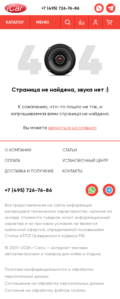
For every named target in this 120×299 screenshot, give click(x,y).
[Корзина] (110, 22)
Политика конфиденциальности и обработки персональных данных (49, 273)
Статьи (69, 150)
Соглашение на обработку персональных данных (54, 283)
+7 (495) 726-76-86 (60, 8)
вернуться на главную (72, 127)
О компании (18, 150)
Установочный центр (85, 160)
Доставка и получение (29, 171)
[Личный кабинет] (96, 22)
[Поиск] (67, 22)
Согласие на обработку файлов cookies (45, 290)
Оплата (12, 160)
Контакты (72, 171)
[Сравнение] (82, 22)
